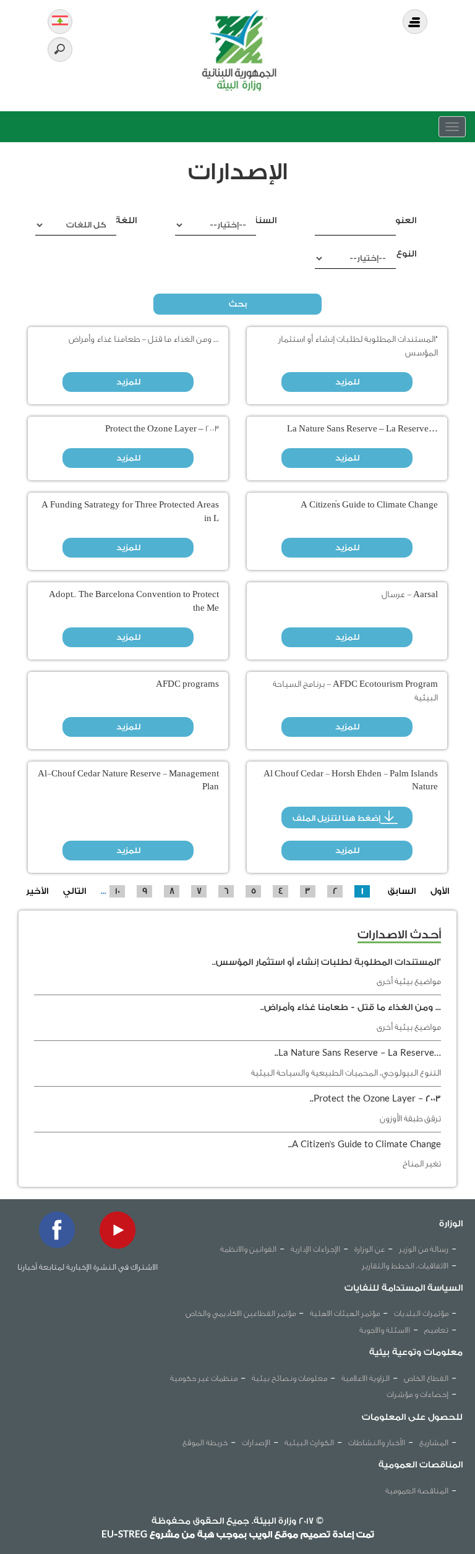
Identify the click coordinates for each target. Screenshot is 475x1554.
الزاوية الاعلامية (365, 1378)
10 (117, 891)
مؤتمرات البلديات (421, 1313)
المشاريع (433, 1442)
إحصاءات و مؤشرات (417, 1394)
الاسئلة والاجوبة (384, 1330)
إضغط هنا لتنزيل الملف (336, 818)
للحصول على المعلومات (412, 1417)
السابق (402, 891)
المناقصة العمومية (416, 1490)
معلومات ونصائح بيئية (289, 1378)
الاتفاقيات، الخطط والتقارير (405, 1265)
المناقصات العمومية (421, 1465)
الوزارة (451, 1224)
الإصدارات (256, 1442)
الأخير (37, 891)
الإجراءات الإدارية (315, 1249)
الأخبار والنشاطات (376, 1442)
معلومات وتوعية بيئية (416, 1352)
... (103, 891)
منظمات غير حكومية (204, 1378)
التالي (74, 891)
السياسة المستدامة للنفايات (403, 1288)
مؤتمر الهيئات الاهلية (345, 1313)
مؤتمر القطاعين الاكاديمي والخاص (241, 1313)
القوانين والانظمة (248, 1249)
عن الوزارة (369, 1249)
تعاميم (436, 1330)
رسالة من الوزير (423, 1249)
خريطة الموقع (205, 1442)
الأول (439, 891)
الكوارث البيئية (309, 1442)
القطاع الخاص (426, 1378)
